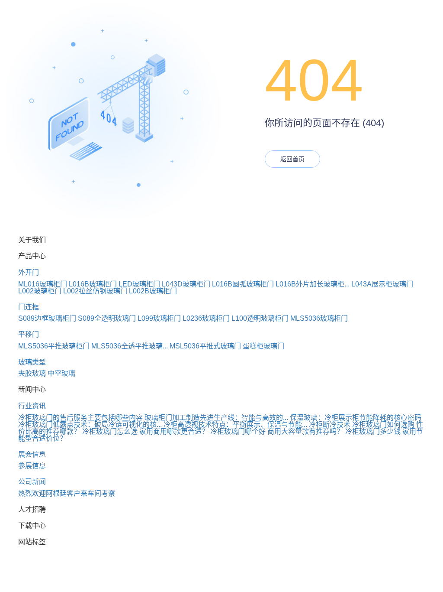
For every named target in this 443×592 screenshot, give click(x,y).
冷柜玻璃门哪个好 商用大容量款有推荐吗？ (276, 431)
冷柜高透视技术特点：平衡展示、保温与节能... (235, 424)
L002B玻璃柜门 (153, 291)
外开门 (28, 272)
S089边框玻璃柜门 (47, 318)
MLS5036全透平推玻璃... (129, 346)
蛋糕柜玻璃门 (263, 346)
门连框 (28, 307)
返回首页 (292, 159)
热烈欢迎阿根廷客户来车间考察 (66, 493)
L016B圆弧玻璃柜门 (243, 284)
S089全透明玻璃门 (107, 318)
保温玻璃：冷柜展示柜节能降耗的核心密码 (355, 417)
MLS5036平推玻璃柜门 (54, 346)
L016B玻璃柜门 (93, 284)
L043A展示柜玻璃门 (382, 284)
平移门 (28, 334)
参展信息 (32, 465)
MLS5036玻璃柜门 (319, 318)
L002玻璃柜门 (39, 291)
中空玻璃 (61, 373)
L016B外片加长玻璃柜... (313, 284)
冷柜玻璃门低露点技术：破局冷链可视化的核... (90, 424)
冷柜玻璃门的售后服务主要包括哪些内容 (80, 417)
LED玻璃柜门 (139, 284)
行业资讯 (32, 406)
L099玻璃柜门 (159, 318)
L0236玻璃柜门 (206, 318)
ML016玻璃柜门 (42, 284)
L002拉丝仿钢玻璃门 (95, 291)
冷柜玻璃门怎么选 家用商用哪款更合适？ (145, 431)
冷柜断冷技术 (329, 424)
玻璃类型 (32, 362)
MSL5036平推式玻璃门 (205, 346)
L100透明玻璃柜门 (260, 318)
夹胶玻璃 (32, 373)
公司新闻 (32, 481)
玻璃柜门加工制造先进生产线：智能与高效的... (216, 417)
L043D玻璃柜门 (186, 284)
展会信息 (32, 454)
